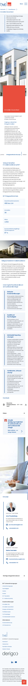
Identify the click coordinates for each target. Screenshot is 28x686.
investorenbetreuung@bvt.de (17, 559)
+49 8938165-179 (13, 563)
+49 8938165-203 (13, 528)
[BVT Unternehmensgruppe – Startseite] (4, 634)
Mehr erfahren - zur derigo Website (13, 431)
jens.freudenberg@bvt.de (16, 525)
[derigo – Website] (10, 654)
